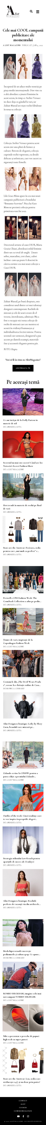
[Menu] (37, 12)
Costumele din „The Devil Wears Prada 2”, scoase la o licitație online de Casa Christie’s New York (22, 685)
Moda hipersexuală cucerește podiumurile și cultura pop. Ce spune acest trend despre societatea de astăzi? (22, 954)
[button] (31, 11)
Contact (23, 1101)
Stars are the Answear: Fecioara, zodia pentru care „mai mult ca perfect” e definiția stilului (22, 551)
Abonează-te (23, 368)
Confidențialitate (23, 1111)
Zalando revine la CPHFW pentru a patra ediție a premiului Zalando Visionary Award (20, 776)
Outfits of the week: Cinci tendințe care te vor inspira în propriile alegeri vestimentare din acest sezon (22, 819)
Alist (23, 1104)
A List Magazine (12, 45)
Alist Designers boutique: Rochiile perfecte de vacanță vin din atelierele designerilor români (21, 904)
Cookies (23, 1107)
